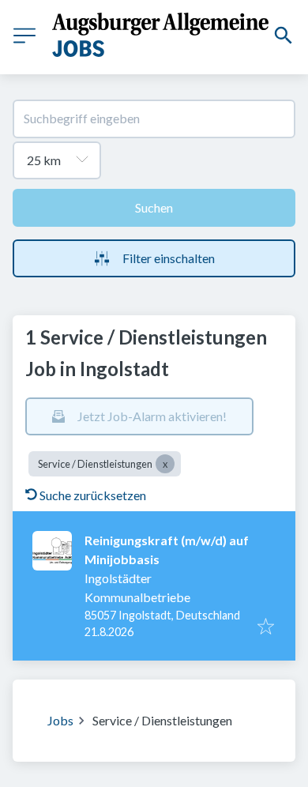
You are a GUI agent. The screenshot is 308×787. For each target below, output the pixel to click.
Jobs (60, 720)
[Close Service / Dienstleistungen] (165, 463)
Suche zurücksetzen (92, 495)
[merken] (266, 627)
